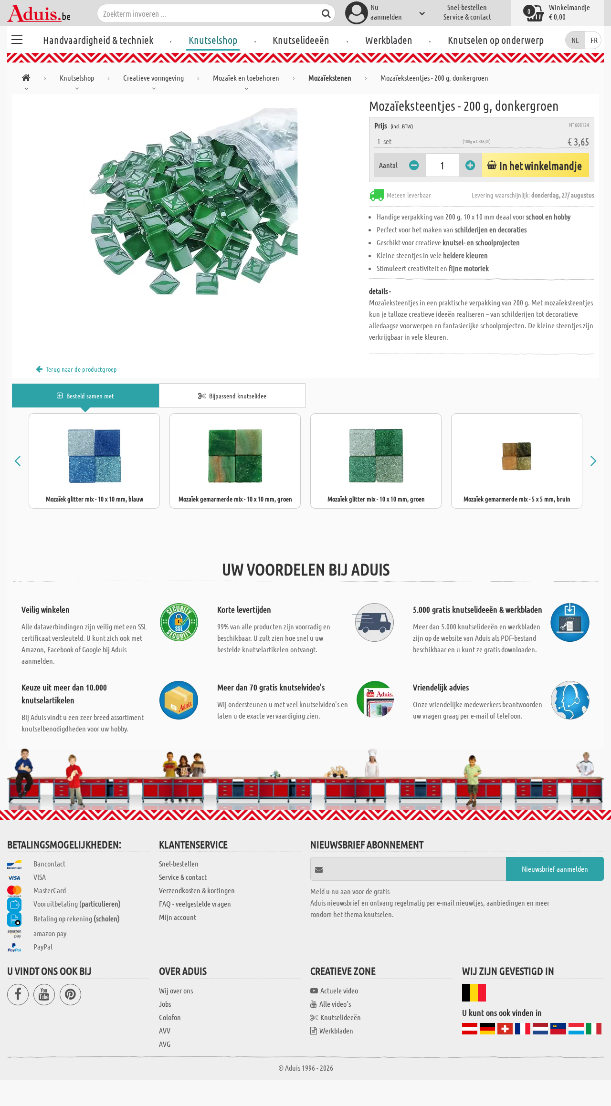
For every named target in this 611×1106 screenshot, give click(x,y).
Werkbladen (388, 39)
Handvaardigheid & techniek (98, 39)
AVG (164, 1043)
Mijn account (177, 916)
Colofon (170, 1017)
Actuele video (339, 990)
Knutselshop (213, 39)
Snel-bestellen (467, 6)
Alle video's (335, 1003)
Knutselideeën (301, 39)
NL (575, 39)
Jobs (165, 1003)
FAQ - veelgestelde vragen (195, 903)
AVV (164, 1030)
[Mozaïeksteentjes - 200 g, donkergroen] (190, 201)
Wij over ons (176, 990)
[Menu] (16, 38)
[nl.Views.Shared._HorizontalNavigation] (26, 79)
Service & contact (467, 16)
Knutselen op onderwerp (496, 39)
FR (594, 39)
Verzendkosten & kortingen (197, 890)
